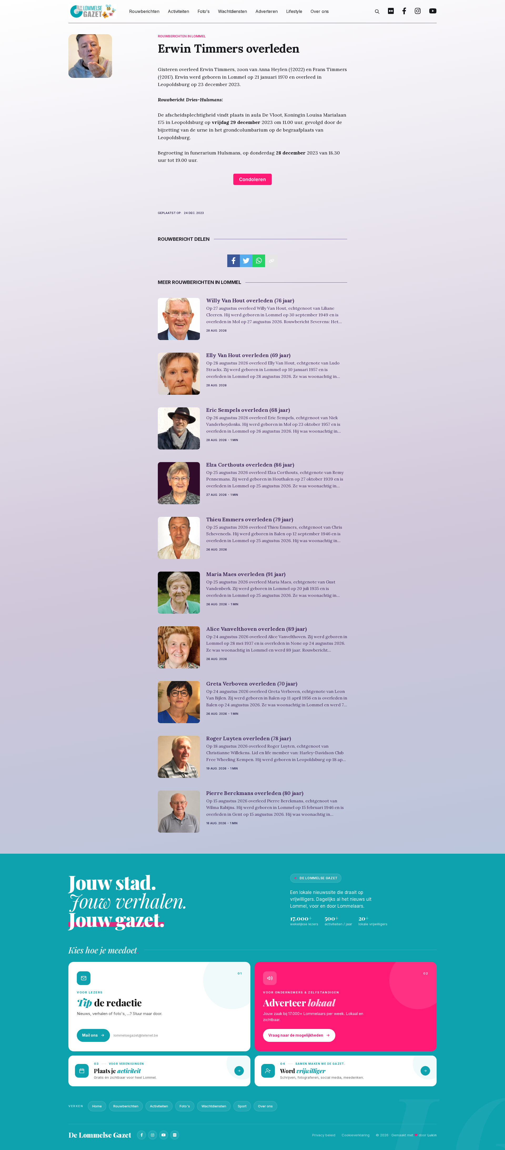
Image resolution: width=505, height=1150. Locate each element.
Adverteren (266, 11)
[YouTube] (163, 1135)
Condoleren (252, 179)
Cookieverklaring (356, 1135)
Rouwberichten (144, 11)
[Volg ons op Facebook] (404, 12)
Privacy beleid (323, 1135)
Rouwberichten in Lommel (182, 36)
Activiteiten (178, 11)
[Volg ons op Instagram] (418, 12)
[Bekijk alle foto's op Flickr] (391, 12)
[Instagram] (152, 1135)
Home (97, 1106)
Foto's (204, 11)
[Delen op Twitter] (246, 260)
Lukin (432, 1135)
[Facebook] (141, 1135)
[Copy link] (271, 260)
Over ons (320, 11)
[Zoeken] (377, 12)
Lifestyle (294, 11)
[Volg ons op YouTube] (433, 12)
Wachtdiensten (232, 11)
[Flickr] (174, 1135)
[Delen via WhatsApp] (258, 260)
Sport (242, 1106)
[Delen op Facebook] (233, 260)
